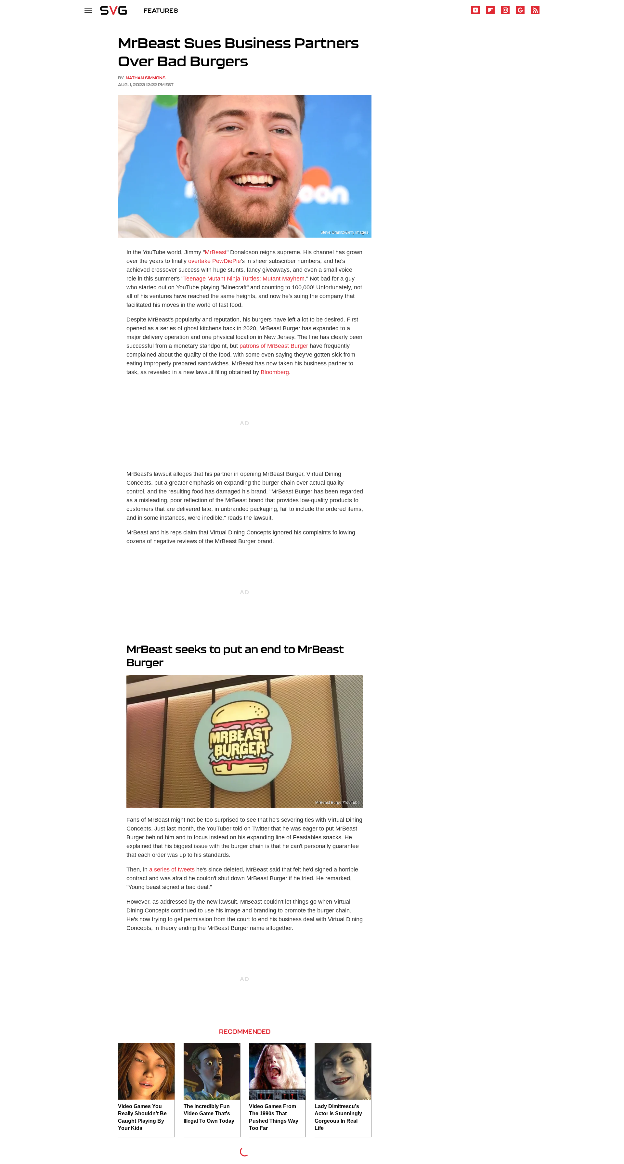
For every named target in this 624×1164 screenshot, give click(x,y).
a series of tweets (172, 869)
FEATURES (161, 10)
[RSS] (535, 13)
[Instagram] (505, 13)
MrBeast (216, 252)
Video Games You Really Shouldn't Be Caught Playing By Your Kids (142, 1117)
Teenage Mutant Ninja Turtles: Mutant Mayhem (244, 278)
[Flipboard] (490, 13)
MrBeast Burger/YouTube (337, 802)
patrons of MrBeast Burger (274, 346)
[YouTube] (475, 13)
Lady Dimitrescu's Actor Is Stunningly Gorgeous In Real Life (338, 1117)
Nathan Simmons (145, 77)
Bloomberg (275, 372)
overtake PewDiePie (214, 261)
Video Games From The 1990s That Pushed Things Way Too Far (273, 1117)
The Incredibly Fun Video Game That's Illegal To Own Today (209, 1114)
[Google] (520, 13)
